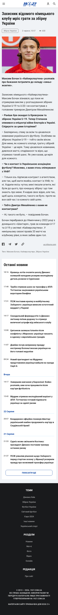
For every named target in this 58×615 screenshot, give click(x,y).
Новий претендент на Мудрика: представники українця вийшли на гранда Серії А (32, 362)
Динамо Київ (29, 497)
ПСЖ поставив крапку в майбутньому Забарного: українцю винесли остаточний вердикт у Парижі (32, 304)
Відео (29, 556)
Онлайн (29, 561)
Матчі (29, 546)
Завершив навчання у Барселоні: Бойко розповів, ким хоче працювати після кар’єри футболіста (30, 385)
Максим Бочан (13, 252)
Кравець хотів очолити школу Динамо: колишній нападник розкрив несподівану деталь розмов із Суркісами (31, 275)
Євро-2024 (29, 516)
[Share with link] (22, 244)
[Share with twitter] (16, 244)
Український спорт (29, 526)
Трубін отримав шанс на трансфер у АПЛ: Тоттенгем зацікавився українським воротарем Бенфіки (31, 290)
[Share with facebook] (3, 244)
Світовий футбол (29, 511)
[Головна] (29, 3)
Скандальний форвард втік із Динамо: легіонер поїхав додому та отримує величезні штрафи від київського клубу (30, 319)
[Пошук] (54, 3)
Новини (29, 541)
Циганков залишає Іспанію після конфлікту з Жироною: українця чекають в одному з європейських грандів (31, 333)
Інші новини (29, 521)
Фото (29, 551)
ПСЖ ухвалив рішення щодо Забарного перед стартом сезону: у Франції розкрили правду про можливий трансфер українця (32, 459)
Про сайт (29, 576)
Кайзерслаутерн (28, 252)
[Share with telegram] (9, 244)
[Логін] (48, 3)
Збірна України (42, 252)
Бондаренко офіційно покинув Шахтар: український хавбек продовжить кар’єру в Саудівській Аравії (32, 422)
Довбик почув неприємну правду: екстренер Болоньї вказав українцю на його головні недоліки (30, 348)
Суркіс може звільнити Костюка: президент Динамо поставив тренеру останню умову (29, 444)
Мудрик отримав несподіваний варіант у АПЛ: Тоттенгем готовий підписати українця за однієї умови (31, 399)
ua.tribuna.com (49, 244)
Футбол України (29, 507)
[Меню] (6, 3)
